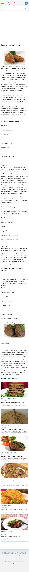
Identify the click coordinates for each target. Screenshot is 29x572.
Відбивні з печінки (6, 531)
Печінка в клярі (6, 505)
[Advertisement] (14, 26)
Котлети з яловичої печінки (9, 398)
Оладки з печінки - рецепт (9, 453)
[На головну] (8, 3)
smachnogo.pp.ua (11, 563)
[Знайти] (25, 8)
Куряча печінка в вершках (9, 480)
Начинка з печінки (6, 426)
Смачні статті (3, 400)
